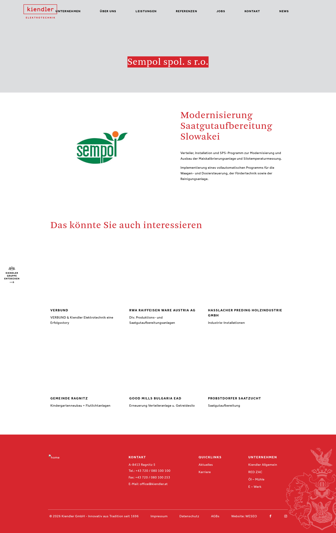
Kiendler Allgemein (262, 465)
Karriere (205, 472)
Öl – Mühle (256, 479)
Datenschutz (189, 516)
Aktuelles (206, 465)
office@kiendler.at (154, 484)
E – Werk (254, 487)
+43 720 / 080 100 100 (153, 471)
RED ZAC (255, 472)
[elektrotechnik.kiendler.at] (40, 11)
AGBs (215, 516)
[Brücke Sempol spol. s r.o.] (11, 282)
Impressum (159, 516)
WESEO (251, 516)
